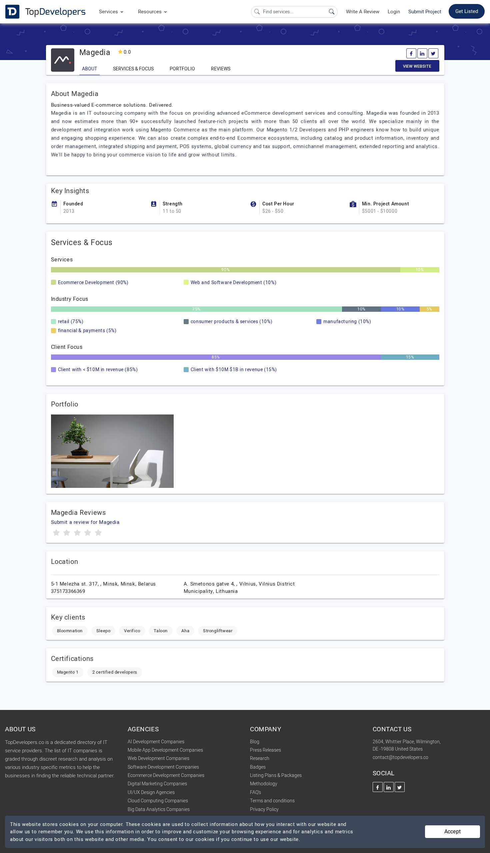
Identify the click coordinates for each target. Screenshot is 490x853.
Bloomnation (70, 631)
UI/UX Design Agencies (151, 792)
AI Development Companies (156, 741)
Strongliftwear (217, 631)
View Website (417, 66)
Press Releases (265, 750)
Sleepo (103, 631)
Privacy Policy (264, 809)
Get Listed (466, 11)
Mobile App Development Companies (165, 750)
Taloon (161, 631)
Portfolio (182, 68)
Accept (452, 832)
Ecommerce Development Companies (166, 775)
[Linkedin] (422, 53)
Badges (258, 767)
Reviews (220, 68)
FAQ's (255, 792)
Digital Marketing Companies (157, 783)
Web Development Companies (158, 758)
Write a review (362, 11)
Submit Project (424, 11)
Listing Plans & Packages (276, 775)
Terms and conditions (272, 800)
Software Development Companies (163, 767)
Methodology (263, 783)
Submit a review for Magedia (85, 522)
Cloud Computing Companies (158, 800)
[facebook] (411, 53)
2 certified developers (114, 672)
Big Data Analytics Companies (159, 809)
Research (259, 758)
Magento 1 (68, 672)
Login (394, 11)
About (89, 68)
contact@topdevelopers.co (400, 757)
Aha (185, 631)
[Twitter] (433, 53)
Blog (254, 741)
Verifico (132, 631)
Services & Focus (133, 68)
